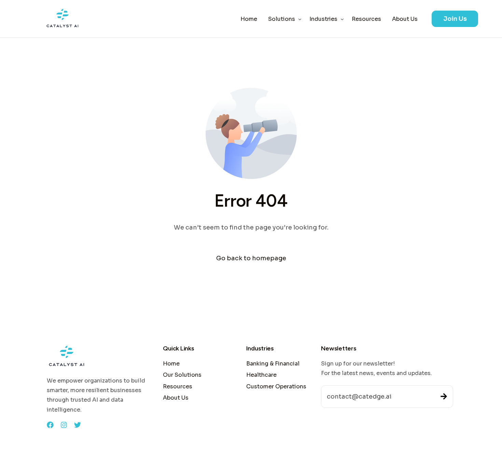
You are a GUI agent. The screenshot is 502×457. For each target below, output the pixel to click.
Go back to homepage (251, 258)
